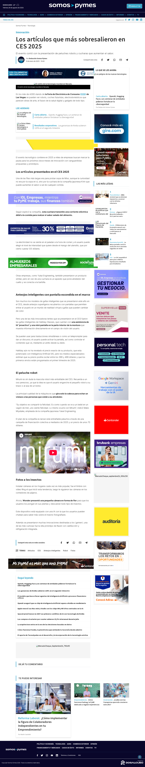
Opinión (69, 15)
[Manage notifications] (139, 757)
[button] (134, 6)
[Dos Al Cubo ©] (132, 764)
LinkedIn (57, 755)
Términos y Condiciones (68, 755)
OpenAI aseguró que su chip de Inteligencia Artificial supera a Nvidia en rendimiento (52, 603)
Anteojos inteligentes (52, 551)
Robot (65, 551)
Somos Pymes (21, 26)
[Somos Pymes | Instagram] (133, 20)
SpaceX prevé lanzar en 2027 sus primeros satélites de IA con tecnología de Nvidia (51, 614)
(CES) (83, 94)
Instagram (47, 755)
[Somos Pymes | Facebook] (125, 20)
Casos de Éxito (107, 15)
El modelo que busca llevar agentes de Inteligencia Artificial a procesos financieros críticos (52, 597)
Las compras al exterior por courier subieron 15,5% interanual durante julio (48, 619)
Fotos (73, 551)
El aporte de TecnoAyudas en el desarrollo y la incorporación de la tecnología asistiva (53, 635)
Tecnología (32, 15)
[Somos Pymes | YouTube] (137, 20)
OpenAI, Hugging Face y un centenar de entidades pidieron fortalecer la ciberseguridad (47, 584)
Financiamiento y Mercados (86, 15)
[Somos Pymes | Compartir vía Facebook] (102, 60)
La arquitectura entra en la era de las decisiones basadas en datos (45, 624)
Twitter (42, 755)
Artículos (31, 551)
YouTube (52, 755)
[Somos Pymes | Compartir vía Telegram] (127, 60)
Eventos (130, 15)
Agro (42, 15)
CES (39, 551)
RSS (79, 755)
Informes (120, 15)
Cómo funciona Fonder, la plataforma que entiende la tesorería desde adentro (50, 630)
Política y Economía (15, 15)
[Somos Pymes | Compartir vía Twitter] (108, 60)
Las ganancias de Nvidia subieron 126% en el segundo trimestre (44, 591)
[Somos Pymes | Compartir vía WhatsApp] (114, 60)
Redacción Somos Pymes (38, 58)
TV (138, 15)
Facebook (37, 755)
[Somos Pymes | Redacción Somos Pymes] (21, 62)
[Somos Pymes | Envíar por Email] (120, 60)
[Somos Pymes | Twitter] (129, 20)
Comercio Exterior (55, 15)
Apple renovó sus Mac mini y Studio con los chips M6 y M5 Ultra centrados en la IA (50, 608)
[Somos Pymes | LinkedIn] (141, 20)
